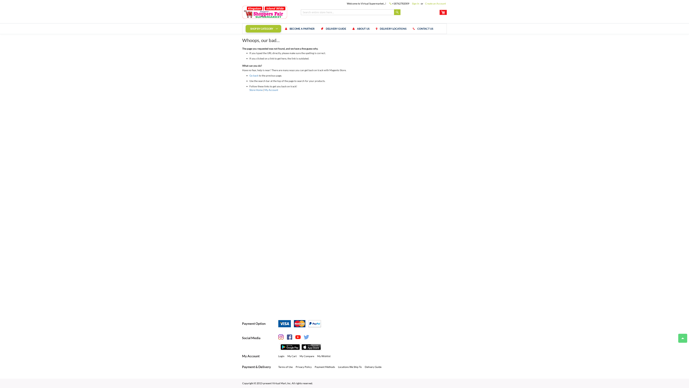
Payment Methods (325, 366)
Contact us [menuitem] (425, 28)
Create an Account (435, 3)
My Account (271, 89)
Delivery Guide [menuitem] (336, 28)
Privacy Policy (304, 366)
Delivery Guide (373, 366)
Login (281, 356)
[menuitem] (263, 29)
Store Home (256, 89)
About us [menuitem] (363, 28)
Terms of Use (285, 366)
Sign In (415, 3)
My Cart (292, 356)
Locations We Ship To (350, 366)
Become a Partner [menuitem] (302, 28)
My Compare (307, 356)
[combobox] (350, 12)
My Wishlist (324, 356)
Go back (253, 75)
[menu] (344, 29)
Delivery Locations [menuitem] (393, 28)
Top (682, 338)
